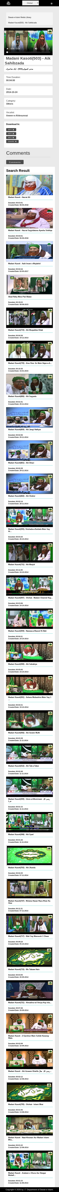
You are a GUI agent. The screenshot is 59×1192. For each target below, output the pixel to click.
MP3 (10, 133)
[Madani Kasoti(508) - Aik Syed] (29, 822)
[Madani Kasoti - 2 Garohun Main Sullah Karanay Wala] (29, 1023)
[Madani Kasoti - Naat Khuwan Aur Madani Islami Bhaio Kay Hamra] (29, 1125)
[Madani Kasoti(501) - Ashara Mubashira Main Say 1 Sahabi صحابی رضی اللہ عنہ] (29, 685)
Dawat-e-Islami (14, 17)
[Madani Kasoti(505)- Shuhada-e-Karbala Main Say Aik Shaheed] (29, 517)
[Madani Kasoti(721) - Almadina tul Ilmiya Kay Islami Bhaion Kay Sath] (29, 990)
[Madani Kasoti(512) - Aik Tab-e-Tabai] (29, 753)
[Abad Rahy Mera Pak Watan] (29, 284)
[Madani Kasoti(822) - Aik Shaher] (29, 483)
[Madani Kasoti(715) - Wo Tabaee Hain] (29, 957)
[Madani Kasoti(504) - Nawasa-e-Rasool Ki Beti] (29, 618)
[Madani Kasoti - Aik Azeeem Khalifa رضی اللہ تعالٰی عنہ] (29, 1059)
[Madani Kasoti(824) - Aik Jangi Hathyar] (29, 417)
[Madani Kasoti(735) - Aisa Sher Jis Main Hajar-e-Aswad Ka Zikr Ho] (29, 351)
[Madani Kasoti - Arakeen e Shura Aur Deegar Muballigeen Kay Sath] (29, 1160)
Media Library (26, 17)
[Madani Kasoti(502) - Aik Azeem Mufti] (29, 720)
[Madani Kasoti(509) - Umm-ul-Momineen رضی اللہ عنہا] (29, 787)
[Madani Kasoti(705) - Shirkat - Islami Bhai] (29, 1092)
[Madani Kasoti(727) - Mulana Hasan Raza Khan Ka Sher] (29, 888)
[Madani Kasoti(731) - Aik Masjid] (29, 552)
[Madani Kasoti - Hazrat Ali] (29, 185)
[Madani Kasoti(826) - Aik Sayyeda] (29, 384)
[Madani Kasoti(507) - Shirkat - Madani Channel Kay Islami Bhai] (29, 585)
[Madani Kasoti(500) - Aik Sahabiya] (29, 652)
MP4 (10, 129)
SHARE (11, 141)
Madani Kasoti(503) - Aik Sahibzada (22, 23)
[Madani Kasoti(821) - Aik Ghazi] (29, 450)
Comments (15, 162)
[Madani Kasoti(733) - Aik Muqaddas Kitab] (29, 317)
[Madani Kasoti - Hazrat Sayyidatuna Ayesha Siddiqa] (29, 218)
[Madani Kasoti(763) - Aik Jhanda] (29, 855)
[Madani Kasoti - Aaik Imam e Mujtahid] (29, 251)
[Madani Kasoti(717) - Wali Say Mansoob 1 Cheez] (29, 924)
